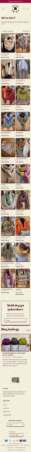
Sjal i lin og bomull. (5, 158)
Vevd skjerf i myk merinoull (7, 263)
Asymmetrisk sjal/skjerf (21, 158)
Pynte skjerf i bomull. (21, 236)
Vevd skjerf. (18, 289)
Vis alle (28, 330)
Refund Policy (6, 411)
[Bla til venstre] (12, 372)
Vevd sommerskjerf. (20, 80)
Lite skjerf (3, 184)
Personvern (6, 408)
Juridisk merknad (11, 449)
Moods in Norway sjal (6, 106)
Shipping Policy (7, 415)
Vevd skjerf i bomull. (6, 80)
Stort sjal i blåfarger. (6, 132)
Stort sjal (18, 106)
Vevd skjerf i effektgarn (6, 289)
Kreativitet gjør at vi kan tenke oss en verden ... (14, 354)
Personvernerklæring (24, 445)
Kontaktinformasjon (20, 449)
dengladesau (15, 443)
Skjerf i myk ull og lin (6, 236)
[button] (3, 8)
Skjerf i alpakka (19, 132)
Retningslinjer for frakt (20, 447)
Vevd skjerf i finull (20, 210)
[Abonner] (25, 320)
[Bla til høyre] (18, 372)
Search (5, 404)
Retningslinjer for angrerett (12, 445)
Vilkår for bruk (10, 447)
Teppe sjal (18, 53)
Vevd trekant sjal (5, 53)
